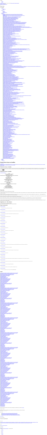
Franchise (1, 3)
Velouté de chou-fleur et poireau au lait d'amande (5, 279)
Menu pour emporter (5, 12)
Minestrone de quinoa (2, 330)
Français (2, 1)
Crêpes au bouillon (2, 314)
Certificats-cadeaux (12, 3)
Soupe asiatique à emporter (3, 306)
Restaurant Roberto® (6, 428)
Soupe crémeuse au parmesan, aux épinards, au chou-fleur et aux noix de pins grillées (8, 273)
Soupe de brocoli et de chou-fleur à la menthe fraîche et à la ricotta (7, 274)
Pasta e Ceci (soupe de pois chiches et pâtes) (4, 280)
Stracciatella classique (2, 287)
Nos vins (4, 11)
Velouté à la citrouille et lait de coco (3, 322)
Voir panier (3, 7)
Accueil (3, 3)
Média (3, 9)
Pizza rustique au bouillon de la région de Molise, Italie (5, 298)
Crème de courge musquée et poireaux (4, 281)
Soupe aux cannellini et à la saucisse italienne (4, 290)
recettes (5, 14)
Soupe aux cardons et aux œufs (3, 282)
